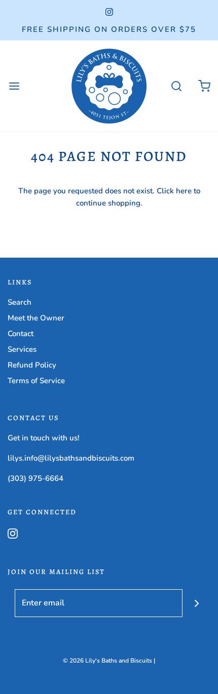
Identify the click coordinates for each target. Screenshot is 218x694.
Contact (20, 334)
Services (22, 349)
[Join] (196, 603)
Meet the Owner (36, 318)
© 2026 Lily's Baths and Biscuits (107, 661)
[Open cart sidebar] (204, 86)
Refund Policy (32, 365)
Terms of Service (36, 381)
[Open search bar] (176, 86)
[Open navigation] (14, 86)
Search (19, 302)
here (184, 191)
